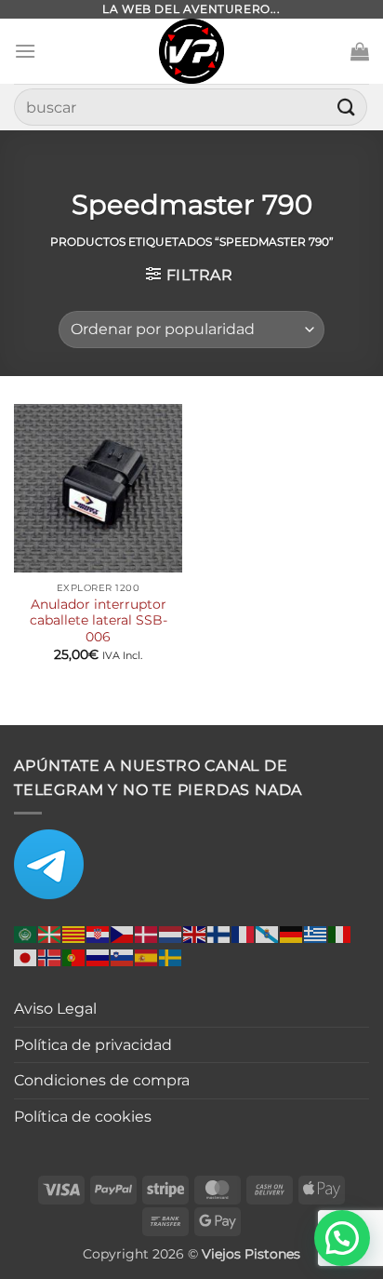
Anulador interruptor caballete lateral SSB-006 (98, 620)
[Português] (74, 956)
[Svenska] (171, 956)
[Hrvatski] (98, 933)
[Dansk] (147, 933)
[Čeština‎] (123, 933)
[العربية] (26, 933)
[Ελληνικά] (316, 933)
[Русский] (98, 956)
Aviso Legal (55, 1008)
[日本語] (26, 956)
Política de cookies (83, 1116)
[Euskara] (50, 933)
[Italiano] (340, 933)
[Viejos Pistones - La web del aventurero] (191, 51)
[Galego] (268, 933)
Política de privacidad (93, 1045)
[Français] (243, 933)
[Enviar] (346, 106)
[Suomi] (219, 933)
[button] (25, 51)
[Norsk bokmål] (50, 956)
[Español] (147, 956)
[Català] (74, 933)
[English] (195, 933)
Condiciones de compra (102, 1080)
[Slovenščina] (123, 956)
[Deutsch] (292, 933)
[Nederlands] (171, 933)
